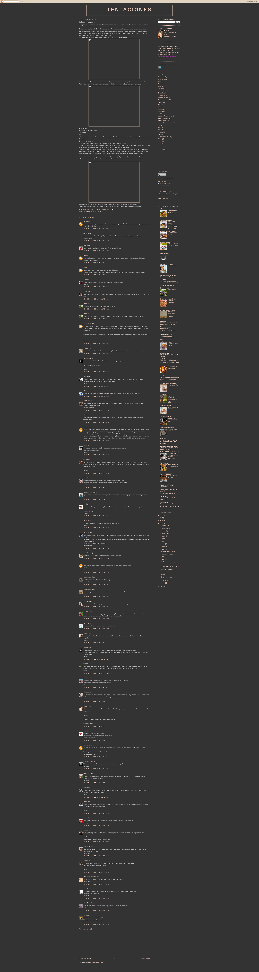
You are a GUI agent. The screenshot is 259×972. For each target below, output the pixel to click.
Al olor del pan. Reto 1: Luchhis (170, 566)
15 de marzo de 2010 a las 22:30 (96, 548)
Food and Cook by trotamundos (165, 327)
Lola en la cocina (165, 405)
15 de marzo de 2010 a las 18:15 (96, 319)
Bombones (161, 84)
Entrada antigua (145, 958)
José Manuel (87, 553)
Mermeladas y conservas (94, 211)
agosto (164, 536)
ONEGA (85, 348)
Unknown (86, 255)
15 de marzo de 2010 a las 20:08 (96, 422)
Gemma (85, 611)
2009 (161, 586)
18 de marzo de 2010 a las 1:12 (96, 924)
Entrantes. (161, 95)
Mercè (85, 633)
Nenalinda (86, 532)
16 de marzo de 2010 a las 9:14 (96, 643)
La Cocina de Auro (166, 359)
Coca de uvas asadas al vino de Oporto (172, 420)
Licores (160, 113)
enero (163, 583)
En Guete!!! (163, 321)
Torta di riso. (164, 574)
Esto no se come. (163, 100)
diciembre (165, 525)
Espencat (164, 559)
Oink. (159, 200)
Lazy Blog (163, 394)
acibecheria (163, 209)
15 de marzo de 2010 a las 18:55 (96, 353)
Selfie (169, 255)
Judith (85, 279)
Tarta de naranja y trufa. (168, 551)
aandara (85, 563)
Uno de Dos (163, 496)
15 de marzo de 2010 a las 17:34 (96, 250)
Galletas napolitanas (167, 572)
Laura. (85, 706)
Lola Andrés (86, 291)
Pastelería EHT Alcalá (166, 485)
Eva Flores (86, 678)
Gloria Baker (87, 601)
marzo (164, 549)
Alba (84, 390)
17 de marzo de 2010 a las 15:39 (96, 898)
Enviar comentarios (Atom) (95, 962)
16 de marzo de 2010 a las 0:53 (96, 596)
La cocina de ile (165, 365)
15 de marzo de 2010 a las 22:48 (96, 558)
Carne (159, 86)
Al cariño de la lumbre (89, 877)
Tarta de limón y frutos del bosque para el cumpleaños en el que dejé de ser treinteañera (173, 225)
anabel (85, 818)
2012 (161, 518)
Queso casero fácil (173, 385)
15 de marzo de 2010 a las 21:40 (96, 487)
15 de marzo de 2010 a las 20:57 (96, 473)
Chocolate (161, 88)
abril (163, 546)
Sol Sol (85, 915)
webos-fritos (164, 502)
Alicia (85, 303)
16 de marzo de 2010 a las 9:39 (96, 673)
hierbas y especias (166, 342)
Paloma (85, 245)
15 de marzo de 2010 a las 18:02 (96, 287)
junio (163, 541)
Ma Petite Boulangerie (167, 427)
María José (86, 400)
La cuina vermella (88, 492)
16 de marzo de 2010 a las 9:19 (96, 659)
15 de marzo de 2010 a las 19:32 (96, 396)
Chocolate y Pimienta (166, 264)
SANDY (85, 787)
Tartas (159, 141)
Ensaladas (161, 93)
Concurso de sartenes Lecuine (168, 504)
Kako (85, 889)
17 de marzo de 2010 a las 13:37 (96, 872)
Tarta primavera (172, 266)
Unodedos (86, 520)
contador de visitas (163, 186)
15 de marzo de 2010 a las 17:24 (96, 241)
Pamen (85, 376)
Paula (85, 830)
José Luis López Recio (90, 761)
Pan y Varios (164, 463)
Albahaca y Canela (165, 220)
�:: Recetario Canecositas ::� (169, 506)
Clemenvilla (86, 773)
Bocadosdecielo (165, 242)
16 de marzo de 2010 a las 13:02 (96, 783)
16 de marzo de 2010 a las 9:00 (96, 628)
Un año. (163, 556)
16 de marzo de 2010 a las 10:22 (96, 687)
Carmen (85, 221)
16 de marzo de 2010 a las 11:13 (96, 726)
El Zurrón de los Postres (167, 310)
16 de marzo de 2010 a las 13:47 (96, 813)
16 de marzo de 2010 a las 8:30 (96, 618)
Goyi (84, 731)
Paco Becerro (87, 358)
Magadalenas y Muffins (164, 118)
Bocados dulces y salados (168, 231)
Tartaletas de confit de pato (167, 277)
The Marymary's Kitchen (167, 493)
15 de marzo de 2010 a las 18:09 (96, 299)
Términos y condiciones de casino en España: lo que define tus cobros (169, 379)
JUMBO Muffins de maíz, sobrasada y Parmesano (173, 466)
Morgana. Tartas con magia (168, 446)
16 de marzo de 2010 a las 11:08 (96, 701)
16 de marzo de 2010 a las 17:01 (96, 825)
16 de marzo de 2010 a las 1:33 (96, 606)
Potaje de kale (172, 289)
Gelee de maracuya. (87, 22)
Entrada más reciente (85, 958)
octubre (164, 531)
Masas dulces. (162, 120)
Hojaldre (160, 111)
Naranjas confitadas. (167, 554)
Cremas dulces (162, 91)
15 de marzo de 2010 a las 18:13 (96, 309)
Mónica (85, 860)
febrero (164, 580)
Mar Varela (86, 692)
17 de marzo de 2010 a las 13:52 (96, 884)
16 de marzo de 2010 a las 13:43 (96, 797)
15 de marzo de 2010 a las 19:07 (96, 386)
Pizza (159, 130)
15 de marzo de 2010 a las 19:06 (96, 372)
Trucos (160, 143)
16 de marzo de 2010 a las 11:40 (96, 756)
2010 (161, 523)
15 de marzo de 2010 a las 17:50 (96, 263)
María (85, 415)
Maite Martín (87, 846)
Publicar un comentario (85, 929)
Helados (160, 109)
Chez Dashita (164, 253)
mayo (163, 544)
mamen (85, 267)
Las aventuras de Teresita (168, 383)
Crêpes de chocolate (167, 577)
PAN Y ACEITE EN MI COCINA (169, 452)
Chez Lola (86, 623)
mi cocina (163, 438)
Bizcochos (161, 79)
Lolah (85, 478)
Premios (160, 134)
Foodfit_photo (87, 577)
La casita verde (164, 353)
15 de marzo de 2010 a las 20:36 (96, 441)
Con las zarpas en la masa (168, 275)
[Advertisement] (94, 943)
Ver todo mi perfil (170, 36)
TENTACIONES (129, 9)
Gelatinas (160, 107)
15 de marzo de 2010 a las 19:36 (96, 410)
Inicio (116, 958)
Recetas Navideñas (163, 136)
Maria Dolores (87, 589)
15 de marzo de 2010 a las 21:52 (96, 516)
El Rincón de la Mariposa (168, 299)
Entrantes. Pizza (163, 97)
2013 (161, 515)
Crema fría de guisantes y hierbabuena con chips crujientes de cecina (173, 399)
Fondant (160, 102)
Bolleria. (160, 81)
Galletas (160, 104)
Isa (84, 504)
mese (85, 445)
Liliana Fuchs (87, 323)
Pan (159, 125)
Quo (84, 663)
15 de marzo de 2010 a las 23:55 (96, 572)
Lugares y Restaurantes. (165, 116)
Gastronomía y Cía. (166, 334)
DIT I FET (163, 279)
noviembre (165, 528)
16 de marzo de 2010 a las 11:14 (96, 740)
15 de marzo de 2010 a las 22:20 (96, 528)
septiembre (165, 533)
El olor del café (164, 288)
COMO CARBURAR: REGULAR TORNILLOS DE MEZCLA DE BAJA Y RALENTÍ (169, 442)
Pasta (159, 127)
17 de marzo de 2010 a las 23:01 (96, 910)
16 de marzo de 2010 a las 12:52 (96, 769)
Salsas (160, 139)
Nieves (85, 801)
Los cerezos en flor (107, 29)
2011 (161, 520)
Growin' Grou (163, 486)
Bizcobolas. (161, 77)
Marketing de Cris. (163, 198)
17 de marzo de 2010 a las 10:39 (96, 856)
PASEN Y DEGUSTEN (166, 474)
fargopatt (86, 647)
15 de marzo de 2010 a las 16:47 (96, 228)
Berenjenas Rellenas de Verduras (171, 302)
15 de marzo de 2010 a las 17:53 (96, 275)
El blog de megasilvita (167, 285)
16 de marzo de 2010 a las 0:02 (96, 584)
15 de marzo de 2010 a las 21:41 (96, 499)
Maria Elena (86, 903)
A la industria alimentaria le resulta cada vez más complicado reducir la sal (169, 338)
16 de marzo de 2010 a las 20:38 (96, 841)
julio (163, 538)
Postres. (160, 132)
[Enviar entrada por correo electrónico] (112, 209)
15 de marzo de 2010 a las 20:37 (96, 455)
